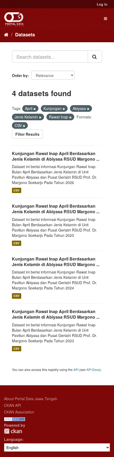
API (75, 369)
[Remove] (34, 108)
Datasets (25, 34)
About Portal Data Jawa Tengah (30, 398)
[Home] (6, 34)
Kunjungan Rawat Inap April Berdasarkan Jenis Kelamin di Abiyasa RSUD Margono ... (55, 156)
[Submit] (95, 56)
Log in (102, 4)
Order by (20, 75)
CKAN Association (19, 412)
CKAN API (12, 405)
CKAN (13, 431)
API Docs (93, 369)
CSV (16, 190)
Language (13, 439)
